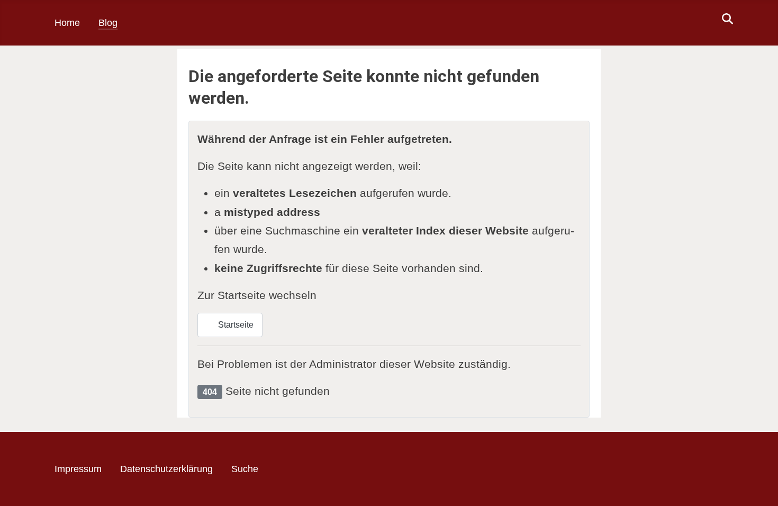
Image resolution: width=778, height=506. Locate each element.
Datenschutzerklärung (166, 469)
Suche (244, 469)
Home (67, 22)
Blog (107, 22)
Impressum (78, 469)
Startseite (235, 324)
